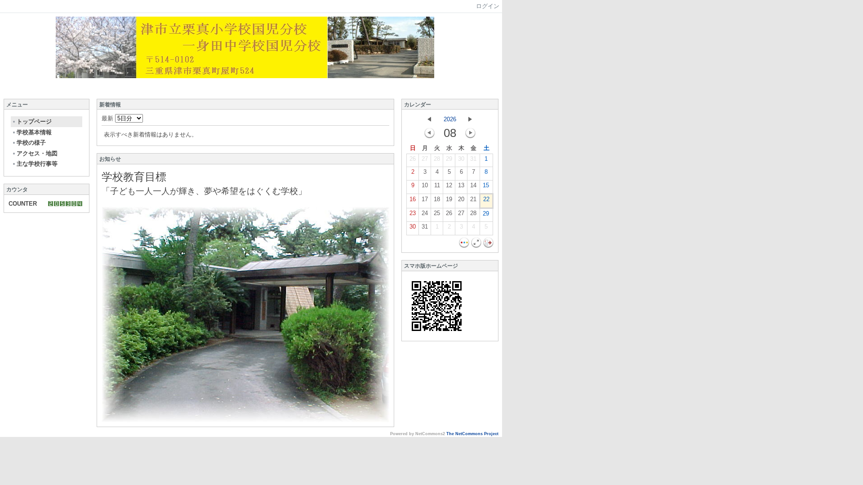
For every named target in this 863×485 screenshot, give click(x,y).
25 (437, 213)
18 (437, 199)
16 (412, 199)
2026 (450, 119)
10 (425, 185)
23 (412, 213)
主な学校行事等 (37, 163)
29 (449, 158)
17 (425, 199)
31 (473, 158)
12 (449, 185)
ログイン (487, 6)
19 (449, 199)
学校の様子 (31, 142)
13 (461, 185)
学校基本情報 (34, 132)
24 (425, 213)
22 (486, 199)
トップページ (34, 121)
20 (461, 199)
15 (486, 185)
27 (425, 158)
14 (473, 185)
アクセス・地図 (37, 153)
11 (437, 185)
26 (412, 158)
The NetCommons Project (472, 434)
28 (437, 158)
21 (473, 199)
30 (461, 158)
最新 (108, 118)
